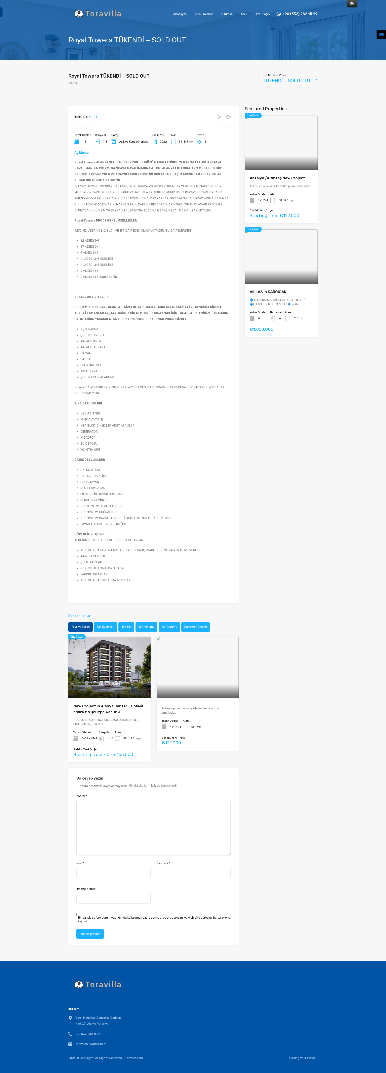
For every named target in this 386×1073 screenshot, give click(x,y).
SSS (244, 14)
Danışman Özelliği (195, 627)
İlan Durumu (169, 627)
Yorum (81, 796)
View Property (109, 686)
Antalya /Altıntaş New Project (277, 178)
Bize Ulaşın (262, 14)
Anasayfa (180, 14)
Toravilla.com (134, 1058)
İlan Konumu (146, 627)
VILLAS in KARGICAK (268, 291)
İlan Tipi (126, 627)
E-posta (163, 863)
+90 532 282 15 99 (88, 1034)
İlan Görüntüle (281, 159)
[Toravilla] (98, 22)
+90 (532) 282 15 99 (300, 14)
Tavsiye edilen (80, 627)
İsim (80, 863)
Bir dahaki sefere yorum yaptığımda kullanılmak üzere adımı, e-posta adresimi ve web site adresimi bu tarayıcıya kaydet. (154, 919)
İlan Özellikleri (105, 627)
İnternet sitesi (86, 889)
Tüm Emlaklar (204, 14)
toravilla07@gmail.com (90, 1044)
